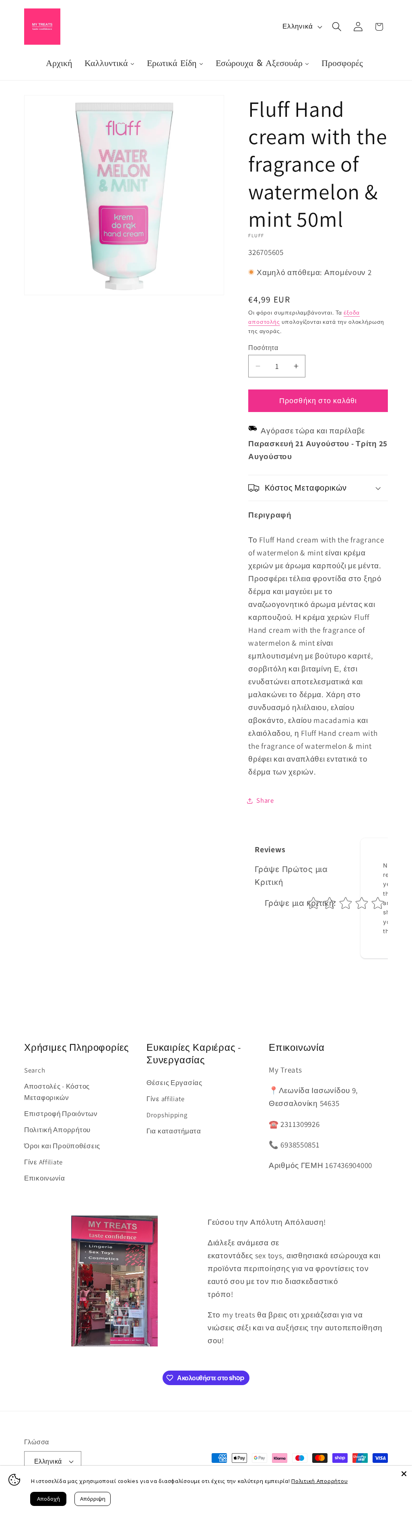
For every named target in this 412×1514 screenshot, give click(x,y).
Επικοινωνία (44, 1178)
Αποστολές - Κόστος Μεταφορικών (57, 1092)
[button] (336, 26)
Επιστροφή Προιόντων (61, 1113)
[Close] (404, 1474)
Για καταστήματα (173, 1131)
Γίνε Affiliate (43, 1162)
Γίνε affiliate (165, 1098)
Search (34, 1070)
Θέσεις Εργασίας (174, 1082)
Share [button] (265, 800)
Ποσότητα (263, 348)
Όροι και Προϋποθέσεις (62, 1145)
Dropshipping (166, 1114)
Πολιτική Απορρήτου (57, 1129)
